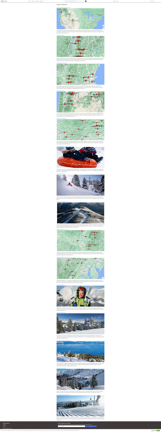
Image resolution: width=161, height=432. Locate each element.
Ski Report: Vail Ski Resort (61, 312)
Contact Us (4, 424)
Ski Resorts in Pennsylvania (61, 118)
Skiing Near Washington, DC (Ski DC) (63, 257)
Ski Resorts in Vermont (60, 35)
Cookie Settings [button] (154, 430)
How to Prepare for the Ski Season (62, 201)
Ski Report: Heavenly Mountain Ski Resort (64, 340)
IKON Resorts (41, 1)
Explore (30, 1)
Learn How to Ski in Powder (61, 368)
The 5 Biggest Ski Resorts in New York (63, 394)
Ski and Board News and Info (7, 428)
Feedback (4, 425)
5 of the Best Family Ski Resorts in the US (64, 7)
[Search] (86, 1)
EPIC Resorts (36, 1)
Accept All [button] (158, 430)
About (4, 427)
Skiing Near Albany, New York (62, 229)
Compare (33, 1)
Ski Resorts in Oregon (60, 90)
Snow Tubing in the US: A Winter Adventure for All (65, 146)
